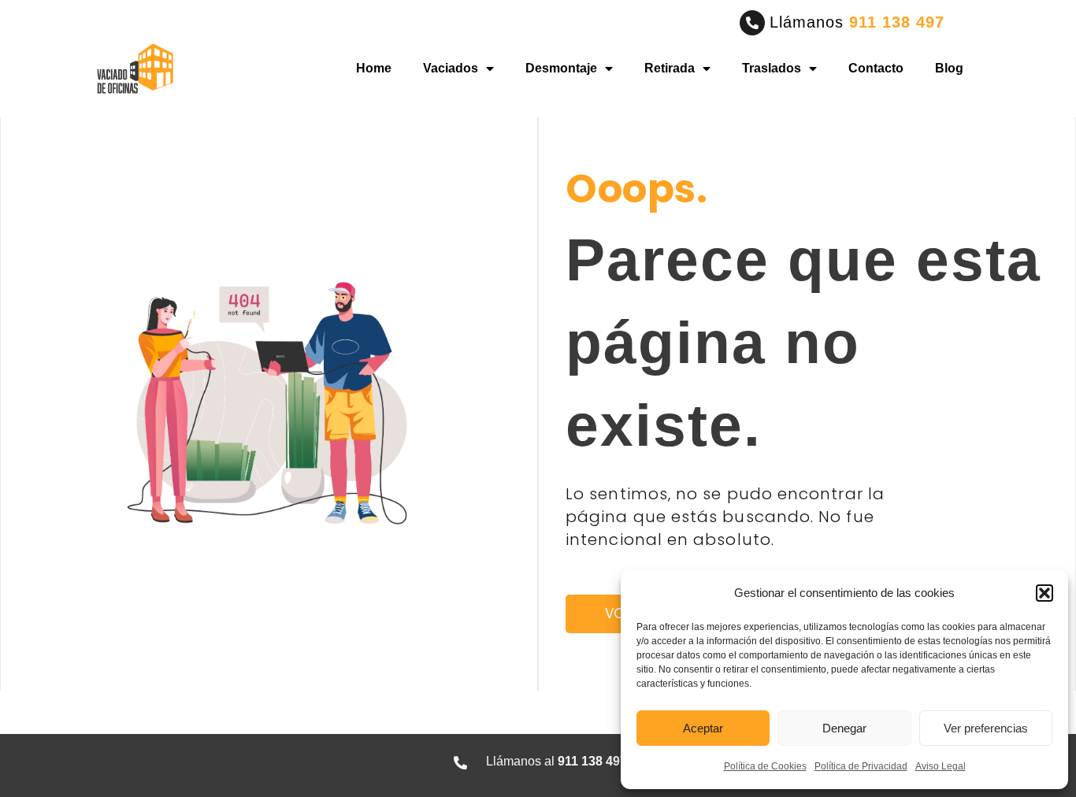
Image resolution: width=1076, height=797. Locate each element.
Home (373, 68)
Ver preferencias (986, 728)
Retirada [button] (669, 68)
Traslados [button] (771, 68)
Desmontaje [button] (561, 68)
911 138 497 (896, 22)
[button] (1044, 593)
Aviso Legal (940, 766)
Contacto (875, 68)
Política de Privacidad (860, 766)
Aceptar (703, 728)
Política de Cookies (765, 766)
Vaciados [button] (450, 68)
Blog (949, 68)
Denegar (844, 728)
